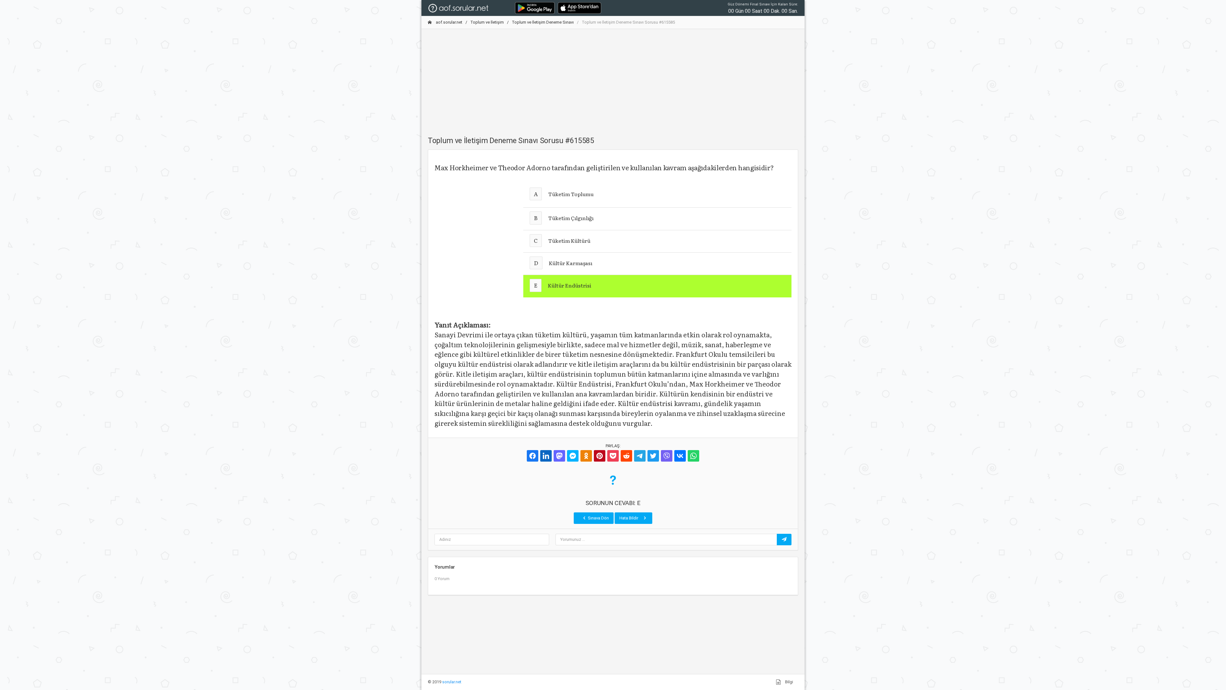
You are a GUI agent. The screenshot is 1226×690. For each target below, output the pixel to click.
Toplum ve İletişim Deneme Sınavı (543, 22)
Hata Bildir (629, 518)
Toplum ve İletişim (487, 22)
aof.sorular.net (448, 22)
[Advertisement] (613, 79)
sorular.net (451, 681)
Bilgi (788, 681)
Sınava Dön (598, 518)
